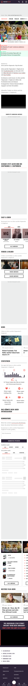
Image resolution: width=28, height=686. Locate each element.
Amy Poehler (7, 75)
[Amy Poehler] (17, 233)
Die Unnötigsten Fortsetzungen (11, 575)
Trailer (17, 19)
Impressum (5, 667)
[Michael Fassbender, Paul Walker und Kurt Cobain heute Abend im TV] (11, 340)
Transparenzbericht (18, 671)
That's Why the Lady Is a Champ (14, 628)
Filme (6, 15)
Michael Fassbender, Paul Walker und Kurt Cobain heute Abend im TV (11, 352)
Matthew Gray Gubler (19, 73)
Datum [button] (6, 452)
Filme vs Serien (11, 568)
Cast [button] (9, 227)
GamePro (5, 678)
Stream (11, 19)
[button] (3, 684)
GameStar (16, 674)
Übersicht (4, 19)
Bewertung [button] (21, 452)
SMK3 (10, 565)
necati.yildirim (12, 557)
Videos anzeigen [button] (14, 272)
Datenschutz (6, 671)
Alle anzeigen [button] (14, 246)
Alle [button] (5, 447)
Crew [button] (19, 227)
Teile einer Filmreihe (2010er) (12, 562)
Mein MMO (16, 678)
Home (2, 15)
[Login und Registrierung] (22, 2)
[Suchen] (19, 2)
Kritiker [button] (17, 447)
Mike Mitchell (7, 73)
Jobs (4, 674)
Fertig (9, 555)
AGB (15, 667)
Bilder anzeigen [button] (14, 276)
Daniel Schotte (12, 570)
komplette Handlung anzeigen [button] (14, 114)
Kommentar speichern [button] (14, 441)
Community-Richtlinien (18, 423)
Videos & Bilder (7, 251)
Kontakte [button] (11, 447)
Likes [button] (14, 452)
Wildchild (10, 578)
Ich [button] (22, 447)
